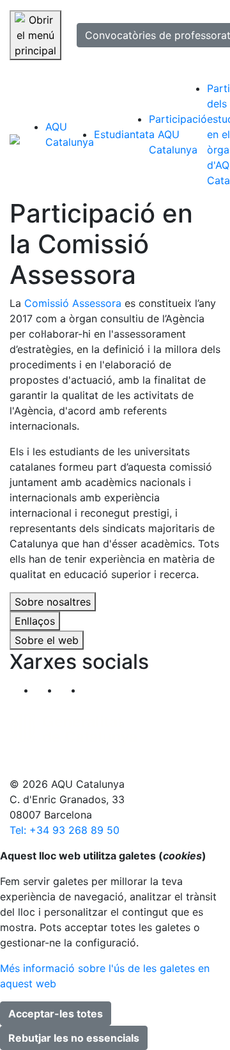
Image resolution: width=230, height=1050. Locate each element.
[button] (94, 690)
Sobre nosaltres (53, 601)
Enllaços (35, 621)
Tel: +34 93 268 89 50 (64, 830)
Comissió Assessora (72, 303)
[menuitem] (69, 134)
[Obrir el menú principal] (35, 35)
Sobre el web (47, 640)
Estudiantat (121, 134)
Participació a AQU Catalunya (178, 134)
